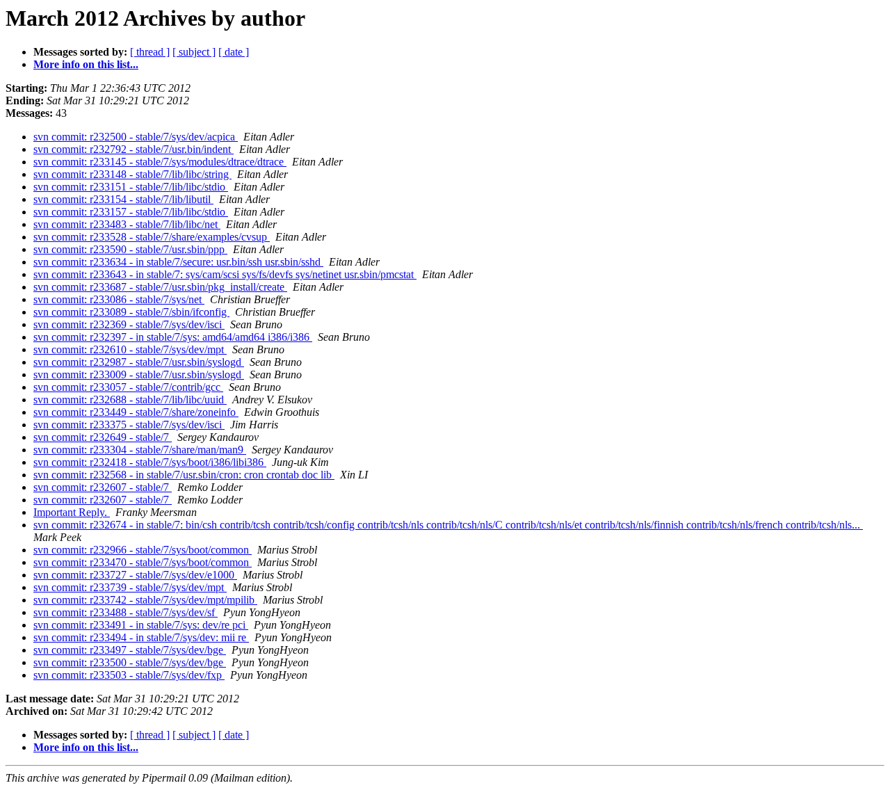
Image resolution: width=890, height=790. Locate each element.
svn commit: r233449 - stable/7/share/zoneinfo (135, 412)
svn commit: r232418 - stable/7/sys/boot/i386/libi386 (149, 462)
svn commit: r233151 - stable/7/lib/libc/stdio (130, 187)
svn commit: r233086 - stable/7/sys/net (118, 299)
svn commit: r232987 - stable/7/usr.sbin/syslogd (138, 362)
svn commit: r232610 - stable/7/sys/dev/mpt (130, 349)
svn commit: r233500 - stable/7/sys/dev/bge (129, 662)
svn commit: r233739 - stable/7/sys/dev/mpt (130, 587)
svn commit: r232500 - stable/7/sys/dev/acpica (135, 137)
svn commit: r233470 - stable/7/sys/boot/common (142, 562)
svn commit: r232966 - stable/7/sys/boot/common (142, 550)
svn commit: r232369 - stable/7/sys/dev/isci (129, 324)
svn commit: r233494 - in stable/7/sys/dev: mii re (141, 637)
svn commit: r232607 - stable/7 (102, 487)
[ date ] (233, 52)
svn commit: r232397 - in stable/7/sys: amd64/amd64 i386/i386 (172, 337)
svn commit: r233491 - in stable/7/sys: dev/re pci (140, 625)
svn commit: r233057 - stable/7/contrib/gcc (128, 387)
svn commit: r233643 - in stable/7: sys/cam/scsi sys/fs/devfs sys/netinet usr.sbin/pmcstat (224, 274)
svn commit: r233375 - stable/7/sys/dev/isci (129, 424)
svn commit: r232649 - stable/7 (102, 437)
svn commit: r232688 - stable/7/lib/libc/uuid (130, 399)
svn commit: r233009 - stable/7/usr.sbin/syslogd (138, 374)
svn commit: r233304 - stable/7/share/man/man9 (139, 450)
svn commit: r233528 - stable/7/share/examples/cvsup (151, 237)
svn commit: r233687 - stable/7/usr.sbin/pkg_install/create (160, 287)
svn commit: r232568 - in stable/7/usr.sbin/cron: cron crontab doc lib (183, 475)
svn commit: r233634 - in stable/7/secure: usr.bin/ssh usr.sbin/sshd (178, 262)
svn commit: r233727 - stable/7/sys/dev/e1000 (135, 575)
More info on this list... (85, 64)
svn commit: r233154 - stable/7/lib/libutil (123, 199)
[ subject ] (194, 52)
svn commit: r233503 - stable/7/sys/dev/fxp (129, 675)
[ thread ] (150, 52)
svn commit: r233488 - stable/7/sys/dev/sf (125, 612)
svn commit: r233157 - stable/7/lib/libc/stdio (130, 212)
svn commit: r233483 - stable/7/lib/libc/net (126, 224)
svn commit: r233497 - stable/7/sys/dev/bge (129, 650)
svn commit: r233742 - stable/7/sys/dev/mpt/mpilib (145, 600)
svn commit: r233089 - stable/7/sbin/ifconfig (131, 312)
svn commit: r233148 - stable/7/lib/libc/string (132, 174)
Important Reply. (71, 512)
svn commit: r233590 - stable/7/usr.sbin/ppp (130, 249)
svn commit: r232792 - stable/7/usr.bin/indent (133, 149)
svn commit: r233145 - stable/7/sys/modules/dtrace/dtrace (159, 162)
